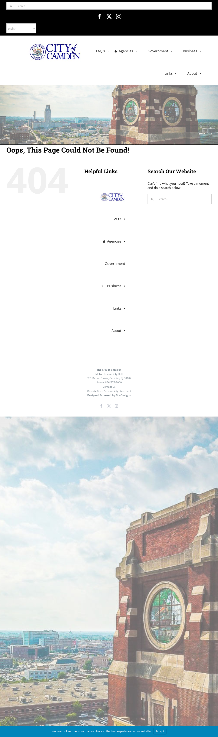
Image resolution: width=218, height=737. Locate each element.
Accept (160, 731)
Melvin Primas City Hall (109, 374)
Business (190, 51)
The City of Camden (109, 369)
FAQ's (100, 51)
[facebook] (99, 16)
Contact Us (109, 386)
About (192, 73)
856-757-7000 (113, 382)
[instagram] (118, 16)
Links (169, 73)
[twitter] (109, 16)
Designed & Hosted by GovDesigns (109, 395)
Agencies (126, 51)
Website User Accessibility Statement (109, 391)
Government (158, 51)
